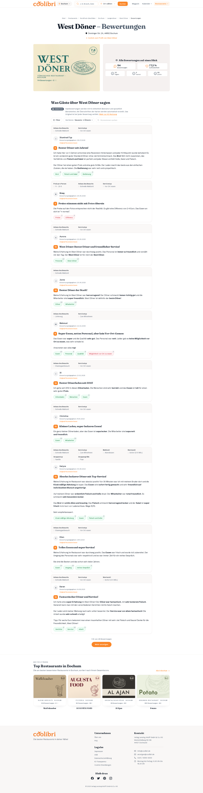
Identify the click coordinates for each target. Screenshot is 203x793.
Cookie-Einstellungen (102, 765)
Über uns (97, 737)
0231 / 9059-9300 (144, 758)
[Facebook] (92, 778)
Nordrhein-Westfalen (88, 18)
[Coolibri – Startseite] (44, 3)
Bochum (101, 18)
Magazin (135, 4)
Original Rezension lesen (68, 143)
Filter (58, 120)
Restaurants (160, 4)
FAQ (96, 741)
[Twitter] (98, 778)
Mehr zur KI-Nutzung (108, 114)
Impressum (98, 751)
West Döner (123, 18)
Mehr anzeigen (101, 644)
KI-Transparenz (100, 762)
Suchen (123, 4)
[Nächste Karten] (165, 693)
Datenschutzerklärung (103, 758)
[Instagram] (110, 778)
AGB (96, 755)
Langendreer (112, 18)
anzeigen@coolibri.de (145, 754)
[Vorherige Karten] (37, 693)
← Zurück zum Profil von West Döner (101, 38)
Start (64, 18)
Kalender (146, 4)
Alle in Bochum (161, 671)
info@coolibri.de (143, 751)
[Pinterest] (104, 778)
